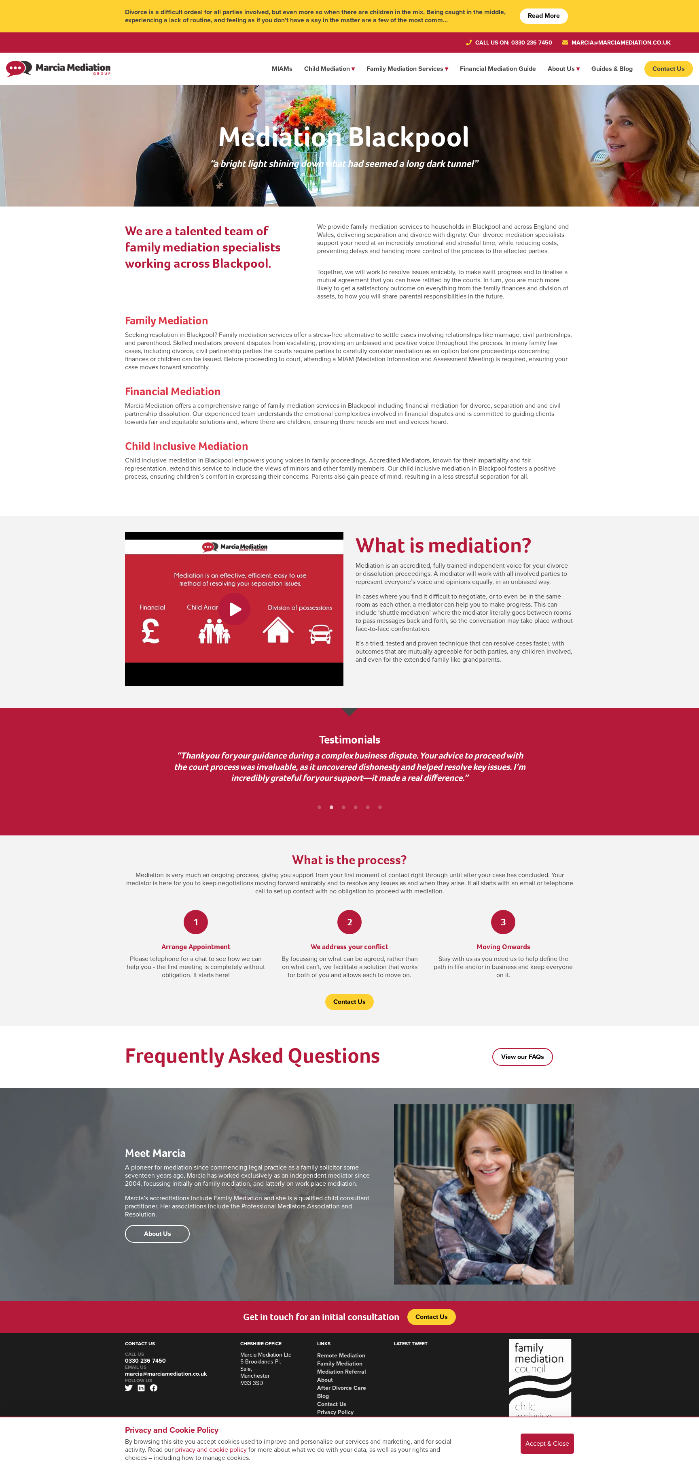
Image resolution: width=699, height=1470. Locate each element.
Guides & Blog (612, 69)
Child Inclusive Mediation (186, 446)
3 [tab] (343, 807)
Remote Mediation (341, 1355)
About (325, 1379)
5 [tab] (368, 807)
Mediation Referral (341, 1371)
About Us (561, 69)
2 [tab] (331, 807)
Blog (323, 1396)
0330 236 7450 (145, 1360)
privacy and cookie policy (211, 1450)
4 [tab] (356, 807)
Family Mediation (166, 320)
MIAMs (282, 69)
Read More (544, 16)
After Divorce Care (341, 1388)
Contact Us (668, 69)
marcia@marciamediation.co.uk (620, 42)
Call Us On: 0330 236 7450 (513, 42)
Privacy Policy (335, 1412)
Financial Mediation (173, 391)
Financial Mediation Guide (498, 69)
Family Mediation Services (404, 69)
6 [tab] (380, 807)
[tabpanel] (349, 775)
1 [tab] (319, 807)
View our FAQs (522, 1057)
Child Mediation (327, 69)
